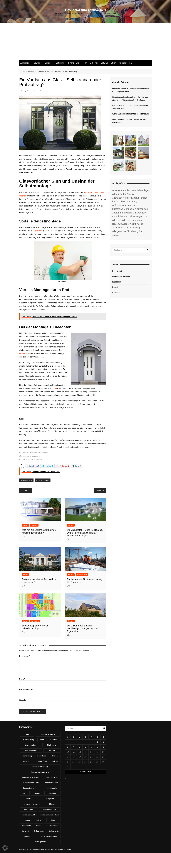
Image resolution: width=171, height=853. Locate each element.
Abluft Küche (136, 224)
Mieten (29, 799)
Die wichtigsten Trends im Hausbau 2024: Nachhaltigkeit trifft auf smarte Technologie (85, 533)
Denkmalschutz (31, 745)
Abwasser (124, 224)
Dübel (54, 388)
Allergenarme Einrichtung (125, 231)
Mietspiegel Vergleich (33, 820)
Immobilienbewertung (40, 767)
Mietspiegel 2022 (28, 815)
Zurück (27, 490)
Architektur (24, 63)
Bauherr (37, 63)
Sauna (38, 826)
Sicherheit (94, 63)
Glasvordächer (43, 480)
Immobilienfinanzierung (40, 772)
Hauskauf (25, 761)
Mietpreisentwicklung (32, 804)
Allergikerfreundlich (122, 197)
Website (22, 700)
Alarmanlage (141, 209)
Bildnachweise (118, 271)
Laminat (37, 793)
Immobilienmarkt (29, 788)
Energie (48, 63)
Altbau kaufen (119, 194)
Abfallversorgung (121, 205)
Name (22, 679)
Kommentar (24, 656)
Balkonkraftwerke (48, 734)
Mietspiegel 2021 (49, 809)
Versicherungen (125, 63)
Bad (27, 734)
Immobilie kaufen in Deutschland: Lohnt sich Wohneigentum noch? (130, 90)
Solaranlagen (39, 831)
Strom (113, 63)
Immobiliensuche (50, 788)
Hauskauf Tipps (41, 761)
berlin (42, 740)
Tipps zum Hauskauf (49, 836)
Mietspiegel (28, 809)
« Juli (67, 779)
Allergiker (117, 220)
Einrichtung (51, 745)
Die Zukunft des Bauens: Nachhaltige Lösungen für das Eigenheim (82, 628)
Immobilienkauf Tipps (31, 783)
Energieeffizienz (31, 750)
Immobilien (35, 621)
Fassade (52, 750)
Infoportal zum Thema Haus (85, 10)
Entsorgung (60, 63)
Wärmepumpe (40, 842)
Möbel (53, 820)
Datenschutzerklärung (121, 276)
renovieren (26, 826)
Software (104, 63)
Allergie (130, 194)
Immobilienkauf (52, 777)
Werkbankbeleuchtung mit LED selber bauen (130, 114)
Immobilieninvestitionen (31, 777)
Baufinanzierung (28, 740)
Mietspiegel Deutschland (49, 815)
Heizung (55, 761)
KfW (24, 793)
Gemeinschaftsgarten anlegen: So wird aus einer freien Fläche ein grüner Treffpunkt (130, 98)
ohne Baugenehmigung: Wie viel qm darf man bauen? (129, 120)
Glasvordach (27, 480)
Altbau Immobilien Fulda (124, 212)
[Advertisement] (85, 42)
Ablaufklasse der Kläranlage (126, 227)
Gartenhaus (41, 756)
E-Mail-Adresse (26, 689)
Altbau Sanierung (128, 201)
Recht (84, 63)
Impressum (116, 282)
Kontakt (115, 287)
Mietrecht (52, 804)
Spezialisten (38, 91)
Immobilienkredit (51, 783)
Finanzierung (73, 63)
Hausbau (55, 756)
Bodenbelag (53, 740)
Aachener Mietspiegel (138, 190)
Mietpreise (50, 799)
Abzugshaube (119, 190)
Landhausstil (52, 793)
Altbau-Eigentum (138, 216)
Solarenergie (54, 831)
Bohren (22, 353)
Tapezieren (28, 836)
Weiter (98, 490)
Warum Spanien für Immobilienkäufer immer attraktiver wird (130, 106)
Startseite (116, 293)
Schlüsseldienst (52, 826)
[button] (5, 848)
